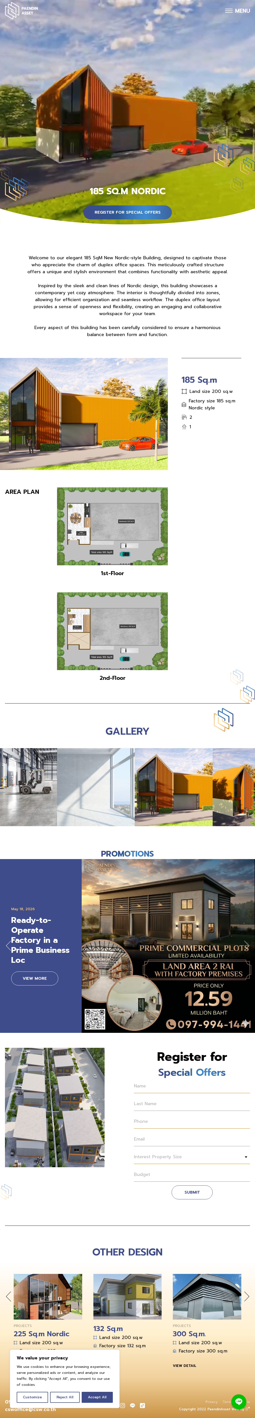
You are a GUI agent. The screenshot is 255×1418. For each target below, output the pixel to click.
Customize (32, 1397)
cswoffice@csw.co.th (30, 1409)
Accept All (97, 1397)
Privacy (211, 1402)
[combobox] (192, 1157)
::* (248, 1408)
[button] (8, 945)
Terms (228, 1402)
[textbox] (192, 1157)
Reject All (65, 1397)
